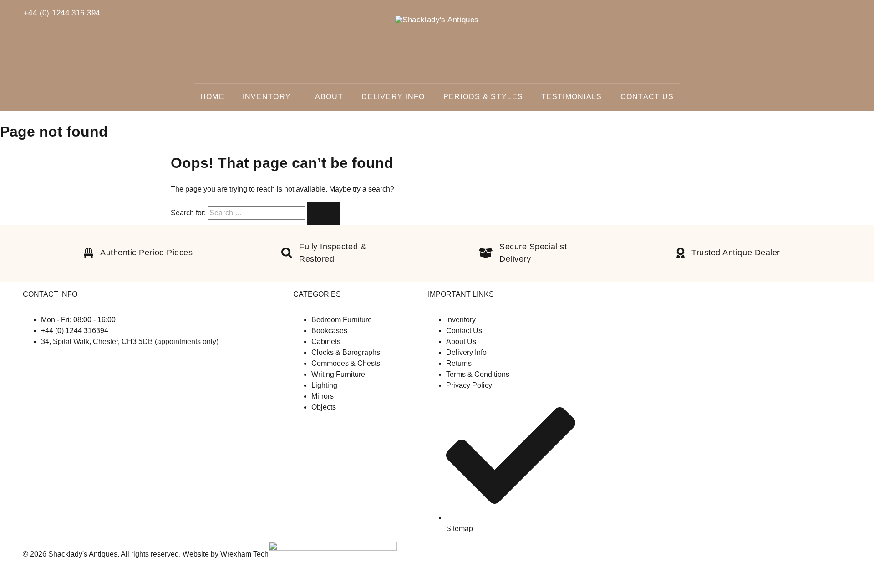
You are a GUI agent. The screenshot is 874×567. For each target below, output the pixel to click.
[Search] (836, 13)
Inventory (267, 97)
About (329, 97)
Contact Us (647, 97)
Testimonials (571, 97)
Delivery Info (393, 97)
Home (212, 97)
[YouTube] (40, 360)
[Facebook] (26, 360)
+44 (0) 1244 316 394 (62, 13)
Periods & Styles (483, 97)
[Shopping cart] (855, 15)
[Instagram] (33, 360)
